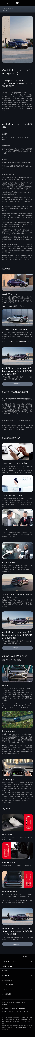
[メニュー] (3, 3)
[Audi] (17, 3)
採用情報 (12, 1008)
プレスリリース (24, 1011)
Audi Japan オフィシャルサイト (10, 1011)
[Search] (7, 3)
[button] (17, 961)
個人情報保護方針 (20, 1008)
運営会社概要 (5, 1008)
